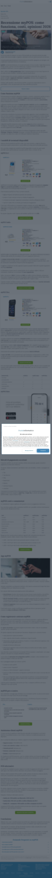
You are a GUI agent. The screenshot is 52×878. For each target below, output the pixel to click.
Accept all (43, 450)
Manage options (29, 450)
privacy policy (43, 446)
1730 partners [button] (11, 437)
